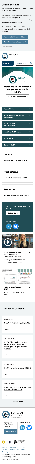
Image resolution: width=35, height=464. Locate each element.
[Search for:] (22, 63)
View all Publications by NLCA (16, 178)
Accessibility (14, 447)
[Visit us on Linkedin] (8, 226)
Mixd (17, 459)
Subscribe (12, 213)
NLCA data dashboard (17, 97)
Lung (6, 329)
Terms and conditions (17, 449)
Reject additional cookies (14, 42)
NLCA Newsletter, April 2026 (17, 368)
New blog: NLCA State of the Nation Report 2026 (17, 388)
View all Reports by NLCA (14, 160)
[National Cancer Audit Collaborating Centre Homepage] (10, 56)
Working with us (7, 452)
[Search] (31, 63)
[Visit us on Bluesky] (15, 226)
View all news (17, 402)
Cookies (4, 449)
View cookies (7, 46)
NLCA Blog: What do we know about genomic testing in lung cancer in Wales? (15, 345)
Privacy (23, 447)
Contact (4, 447)
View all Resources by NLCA (15, 195)
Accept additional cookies (14, 37)
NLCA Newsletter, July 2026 (17, 323)
